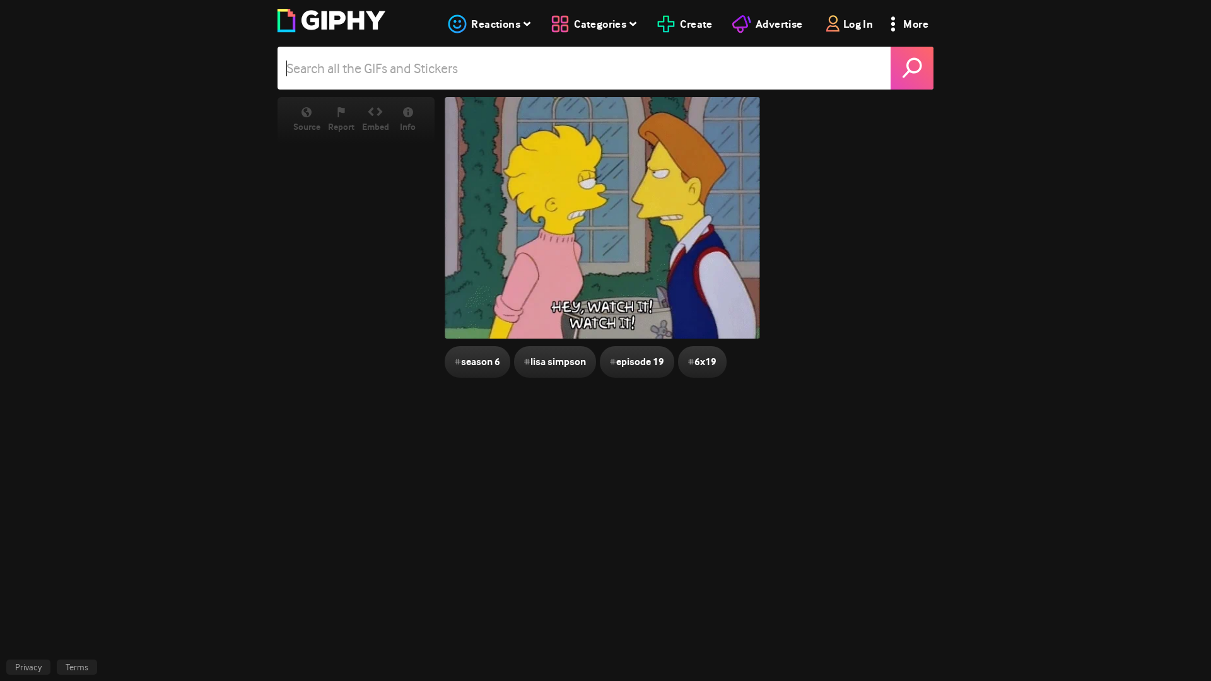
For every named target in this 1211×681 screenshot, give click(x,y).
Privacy (28, 667)
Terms (77, 667)
